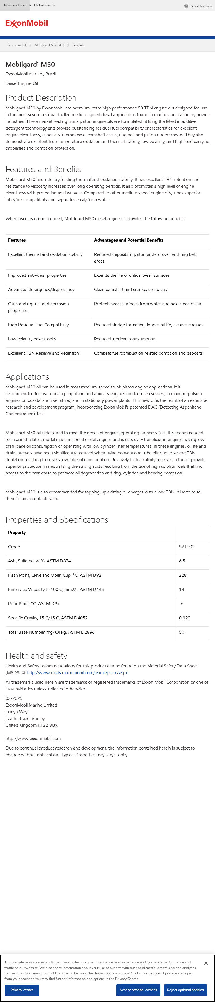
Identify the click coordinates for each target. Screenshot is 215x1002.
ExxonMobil (17, 45)
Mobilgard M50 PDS (50, 45)
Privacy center (22, 990)
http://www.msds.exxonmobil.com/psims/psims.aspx (77, 673)
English (78, 45)
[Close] (206, 963)
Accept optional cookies (138, 990)
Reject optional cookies (185, 990)
